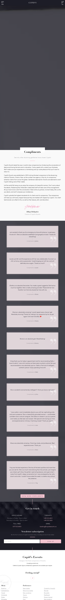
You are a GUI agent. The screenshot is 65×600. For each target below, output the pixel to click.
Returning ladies (28, 590)
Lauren (36, 267)
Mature (25, 597)
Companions (5, 590)
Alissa (36, 450)
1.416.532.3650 (48, 520)
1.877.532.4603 (17, 526)
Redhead (47, 595)
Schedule (4, 595)
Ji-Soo (36, 394)
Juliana (36, 241)
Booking (3, 588)
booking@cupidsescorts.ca (48, 526)
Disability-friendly (49, 588)
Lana (36, 425)
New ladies (26, 588)
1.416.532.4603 (48, 518)
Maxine (36, 321)
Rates (3, 597)
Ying (36, 483)
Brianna (37, 343)
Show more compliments (32, 496)
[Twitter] (32, 578)
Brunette (46, 593)
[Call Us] (62, 2)
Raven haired (48, 597)
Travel (3, 593)
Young (25, 595)
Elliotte (36, 294)
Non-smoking (27, 593)
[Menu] (2, 2)
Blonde (46, 590)
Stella (36, 372)
